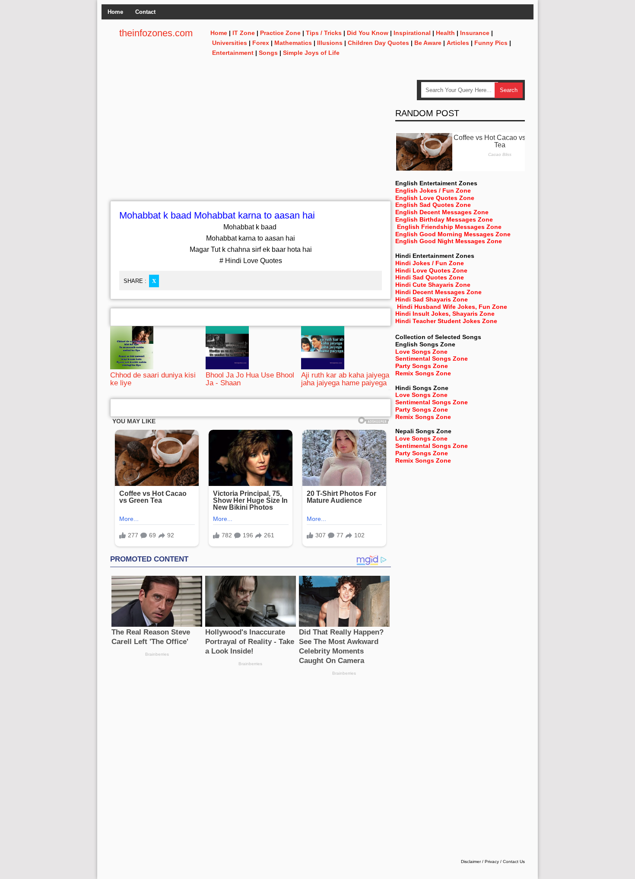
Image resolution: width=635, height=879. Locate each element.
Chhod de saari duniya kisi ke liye (153, 379)
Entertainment (233, 52)
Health (445, 32)
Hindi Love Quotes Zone (431, 270)
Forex (260, 42)
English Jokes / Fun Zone (433, 190)
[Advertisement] (250, 140)
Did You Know (367, 32)
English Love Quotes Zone (434, 197)
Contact (145, 12)
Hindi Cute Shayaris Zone (432, 284)
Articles (458, 42)
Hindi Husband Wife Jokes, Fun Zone (452, 306)
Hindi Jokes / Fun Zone (429, 263)
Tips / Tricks (324, 32)
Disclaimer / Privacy (480, 861)
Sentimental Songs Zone (431, 358)
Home (115, 12)
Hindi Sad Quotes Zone (429, 277)
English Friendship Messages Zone (449, 226)
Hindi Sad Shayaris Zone (431, 299)
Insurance (474, 32)
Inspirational (412, 32)
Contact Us (514, 861)
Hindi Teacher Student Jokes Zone (446, 320)
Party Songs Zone (421, 365)
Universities (229, 42)
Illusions (330, 42)
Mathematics (293, 42)
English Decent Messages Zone (442, 212)
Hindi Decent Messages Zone (438, 292)
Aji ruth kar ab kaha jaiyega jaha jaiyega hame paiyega (345, 379)
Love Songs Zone (421, 351)
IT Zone (243, 32)
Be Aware (427, 42)
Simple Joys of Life (311, 52)
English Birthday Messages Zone (444, 219)
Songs (268, 52)
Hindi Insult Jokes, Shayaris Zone (445, 313)
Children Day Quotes (378, 42)
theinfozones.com (156, 33)
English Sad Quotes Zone (433, 204)
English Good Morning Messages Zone (453, 234)
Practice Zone (280, 32)
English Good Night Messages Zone (448, 241)
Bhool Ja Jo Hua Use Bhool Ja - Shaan (250, 379)
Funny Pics (491, 42)
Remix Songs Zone (423, 373)
